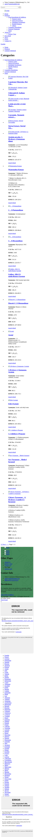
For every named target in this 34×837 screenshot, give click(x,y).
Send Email (4, 600)
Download (8, 36)
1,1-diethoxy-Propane (16, 434)
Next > (4, 544)
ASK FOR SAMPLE (7, 595)
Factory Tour (12, 34)
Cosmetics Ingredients (14, 27)
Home (6, 14)
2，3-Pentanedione (15, 210)
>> (8, 544)
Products (7, 15)
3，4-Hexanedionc (15, 241)
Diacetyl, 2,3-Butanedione (18, 303)
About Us (7, 32)
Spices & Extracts (17, 20)
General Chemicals (14, 29)
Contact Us (8, 41)
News (6, 37)
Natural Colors (16, 19)
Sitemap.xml (8, 569)
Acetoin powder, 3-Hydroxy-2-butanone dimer (16, 139)
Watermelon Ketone (16, 170)
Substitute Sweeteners (18, 22)
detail (14, 163)
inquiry (10, 163)
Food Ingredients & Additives (17, 17)
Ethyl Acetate (13, 404)
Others (14, 25)
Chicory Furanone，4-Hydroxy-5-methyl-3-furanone (17, 499)
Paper (10, 31)
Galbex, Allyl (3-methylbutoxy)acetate (16, 275)
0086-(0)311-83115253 (11, 580)
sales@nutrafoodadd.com (12, 4)
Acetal (10, 335)
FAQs (6, 39)
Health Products (17, 24)
